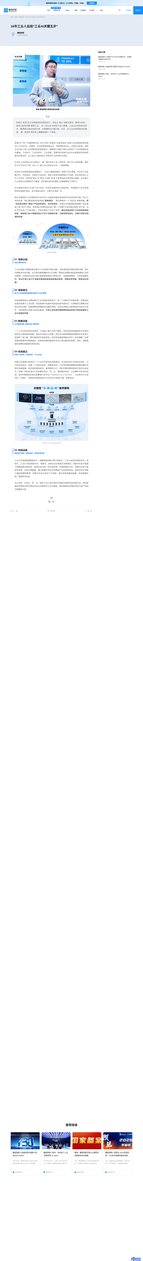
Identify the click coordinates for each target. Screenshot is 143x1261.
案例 (76, 10)
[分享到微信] (49, 501)
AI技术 (67, 10)
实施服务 (83, 10)
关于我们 (92, 10)
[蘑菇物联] (10, 10)
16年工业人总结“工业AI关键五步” (35, 17)
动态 (101, 10)
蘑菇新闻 (21, 17)
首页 (48, 10)
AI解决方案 (57, 9)
